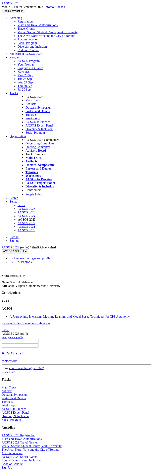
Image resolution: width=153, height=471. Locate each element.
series (24, 247)
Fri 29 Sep (24, 89)
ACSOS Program (29, 61)
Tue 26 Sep (25, 78)
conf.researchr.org (20, 368)
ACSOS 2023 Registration (18, 435)
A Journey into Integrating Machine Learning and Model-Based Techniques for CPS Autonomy (70, 316)
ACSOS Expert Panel (39, 125)
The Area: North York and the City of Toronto (46, 35)
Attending (16, 18)
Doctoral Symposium (39, 107)
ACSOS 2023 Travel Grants (19, 442)
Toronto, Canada (54, 7)
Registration (25, 21)
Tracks (14, 93)
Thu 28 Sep (25, 86)
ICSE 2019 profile (21, 262)
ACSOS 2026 (26, 208)
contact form (9, 361)
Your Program (26, 64)
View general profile (12, 337)
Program (15, 57)
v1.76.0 (38, 368)
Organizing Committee (40, 143)
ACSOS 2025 (26, 212)
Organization (18, 136)
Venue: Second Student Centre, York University (47, 32)
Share (5, 330)
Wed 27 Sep (25, 82)
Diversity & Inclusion (39, 129)
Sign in (14, 237)
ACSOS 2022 (26, 223)
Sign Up (7, 467)
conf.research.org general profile (30, 258)
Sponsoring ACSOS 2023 (26, 53)
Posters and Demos (38, 111)
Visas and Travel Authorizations (38, 25)
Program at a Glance (30, 68)
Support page (9, 371)
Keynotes (23, 71)
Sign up (14, 240)
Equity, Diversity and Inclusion (21, 460)
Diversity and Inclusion (32, 46)
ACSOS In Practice (38, 122)
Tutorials (31, 114)
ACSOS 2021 (26, 226)
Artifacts (31, 104)
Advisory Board (36, 150)
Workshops (33, 118)
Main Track (33, 100)
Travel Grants (26, 28)
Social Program (27, 43)
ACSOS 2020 (26, 230)
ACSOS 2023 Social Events (19, 456)
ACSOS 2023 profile (14, 251)
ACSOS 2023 (10, 247)
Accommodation (28, 39)
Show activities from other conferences (26, 323)
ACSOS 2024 (26, 216)
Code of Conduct (28, 50)
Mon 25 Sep (25, 75)
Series (21, 205)
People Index (34, 194)
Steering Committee (38, 147)
